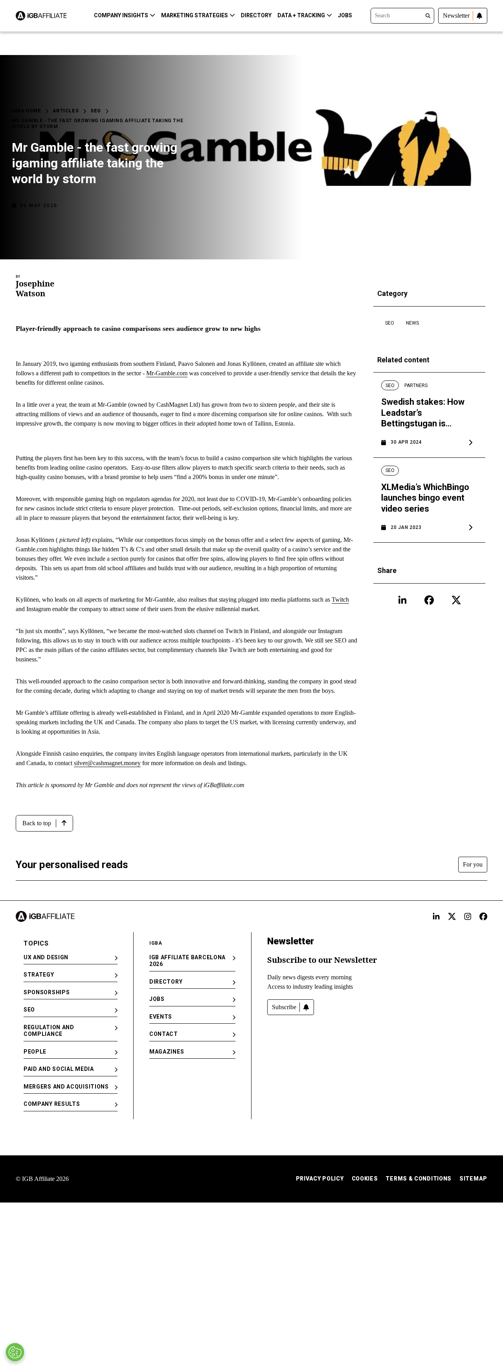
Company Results (52, 1104)
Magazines (166, 1051)
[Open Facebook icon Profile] (429, 600)
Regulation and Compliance (49, 1030)
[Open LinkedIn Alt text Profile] (436, 916)
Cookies (365, 1178)
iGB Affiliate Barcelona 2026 (187, 961)
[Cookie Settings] (15, 1352)
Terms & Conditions (419, 1178)
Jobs (345, 15)
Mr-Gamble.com (166, 373)
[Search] (402, 15)
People (35, 1051)
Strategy (39, 974)
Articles (66, 111)
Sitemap (473, 1178)
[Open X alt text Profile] (452, 916)
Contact (163, 1034)
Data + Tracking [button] (301, 15)
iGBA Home (26, 111)
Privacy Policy (320, 1178)
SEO (95, 111)
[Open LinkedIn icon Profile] (402, 600)
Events (160, 1016)
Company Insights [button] (121, 15)
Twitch (340, 599)
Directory (256, 15)
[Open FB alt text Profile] (483, 916)
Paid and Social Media (59, 1069)
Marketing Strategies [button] (194, 15)
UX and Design (46, 957)
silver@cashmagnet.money (107, 763)
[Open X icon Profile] (456, 600)
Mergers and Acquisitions (66, 1086)
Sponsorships (47, 992)
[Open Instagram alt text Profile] (468, 916)
